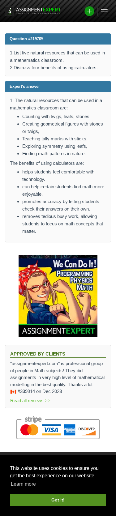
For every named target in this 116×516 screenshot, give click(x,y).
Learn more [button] (23, 484)
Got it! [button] (58, 499)
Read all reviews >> (30, 400)
